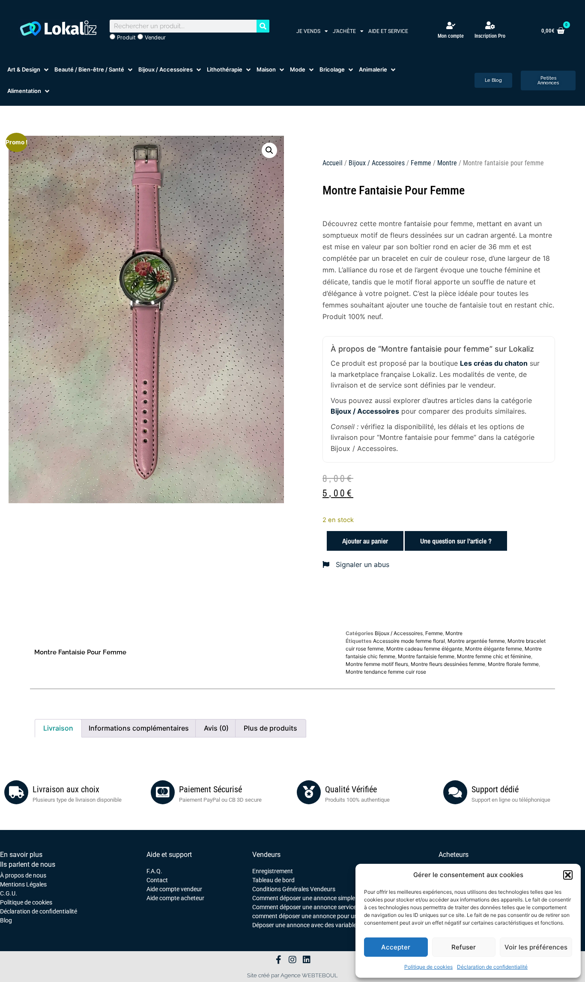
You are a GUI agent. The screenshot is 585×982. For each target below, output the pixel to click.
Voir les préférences (535, 947)
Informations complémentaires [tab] (139, 728)
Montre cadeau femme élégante (424, 648)
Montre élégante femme (493, 648)
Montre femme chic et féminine (494, 656)
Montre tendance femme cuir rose (386, 672)
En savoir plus (21, 855)
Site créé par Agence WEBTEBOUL (292, 975)
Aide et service (388, 31)
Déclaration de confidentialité (492, 967)
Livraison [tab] (58, 728)
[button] (568, 875)
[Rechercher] (263, 26)
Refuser (463, 947)
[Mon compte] (450, 25)
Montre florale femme (513, 664)
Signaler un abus (361, 564)
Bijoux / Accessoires (377, 163)
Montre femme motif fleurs (377, 664)
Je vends (308, 31)
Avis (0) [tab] (216, 728)
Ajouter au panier (365, 541)
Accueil (332, 163)
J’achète (344, 31)
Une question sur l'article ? (456, 541)
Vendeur (154, 37)
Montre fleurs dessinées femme (448, 664)
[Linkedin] (306, 959)
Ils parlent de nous (27, 864)
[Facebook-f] (278, 959)
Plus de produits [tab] (270, 728)
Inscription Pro (490, 36)
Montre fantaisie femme (426, 656)
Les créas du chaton (494, 363)
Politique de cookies (428, 967)
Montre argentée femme (476, 641)
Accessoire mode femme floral (409, 641)
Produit (125, 37)
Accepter (395, 947)
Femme (421, 163)
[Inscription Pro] (490, 25)
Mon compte (451, 36)
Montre (447, 163)
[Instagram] (292, 959)
